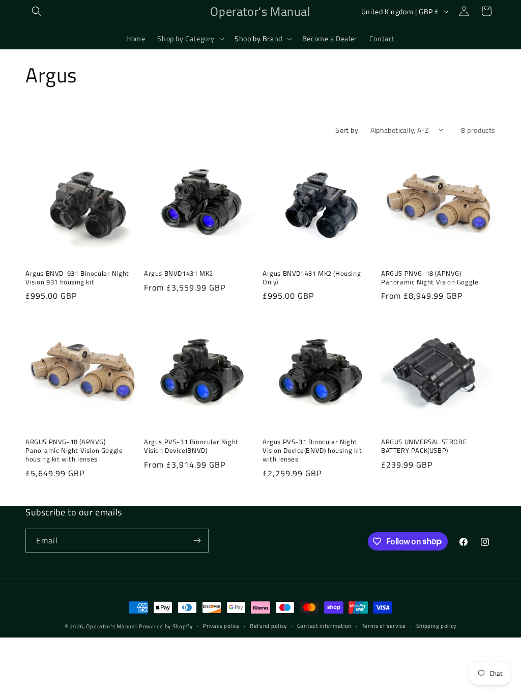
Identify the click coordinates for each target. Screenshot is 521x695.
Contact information (324, 626)
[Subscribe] (197, 541)
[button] (36, 11)
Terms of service (384, 626)
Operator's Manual (111, 626)
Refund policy (268, 626)
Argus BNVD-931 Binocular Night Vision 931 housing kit (77, 277)
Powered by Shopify (166, 626)
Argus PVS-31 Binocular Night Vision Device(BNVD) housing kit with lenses (312, 451)
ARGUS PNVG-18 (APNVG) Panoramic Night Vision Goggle (429, 277)
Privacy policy (221, 626)
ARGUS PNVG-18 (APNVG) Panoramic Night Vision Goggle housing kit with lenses (74, 451)
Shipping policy (436, 626)
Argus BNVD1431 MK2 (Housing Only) (312, 277)
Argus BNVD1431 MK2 (178, 273)
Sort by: (347, 130)
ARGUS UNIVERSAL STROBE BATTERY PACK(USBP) (424, 446)
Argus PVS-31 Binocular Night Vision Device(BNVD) (191, 446)
